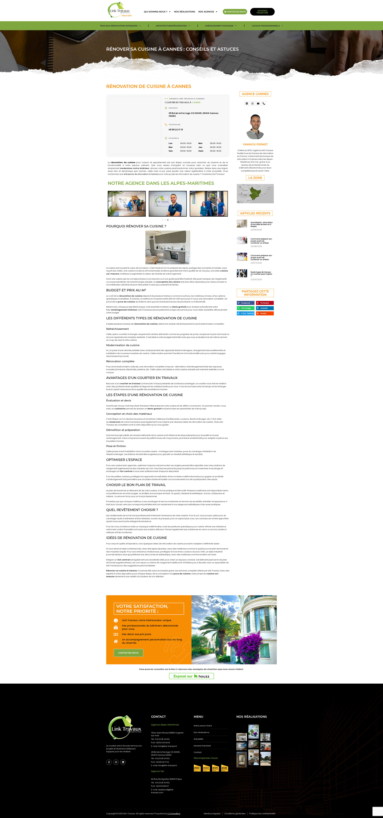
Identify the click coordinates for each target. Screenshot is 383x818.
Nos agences (206, 11)
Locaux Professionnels (266, 26)
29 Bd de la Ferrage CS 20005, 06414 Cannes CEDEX (193, 115)
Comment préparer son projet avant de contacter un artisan (261, 241)
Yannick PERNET (255, 144)
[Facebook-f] (109, 762)
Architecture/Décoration (171, 26)
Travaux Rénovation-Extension (118, 26)
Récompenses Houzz (206, 758)
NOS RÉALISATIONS (184, 11)
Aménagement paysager (219, 26)
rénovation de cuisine (123, 162)
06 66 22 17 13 (176, 129)
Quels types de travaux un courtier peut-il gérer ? (261, 274)
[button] (111, 204)
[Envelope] (258, 103)
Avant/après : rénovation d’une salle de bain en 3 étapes (262, 224)
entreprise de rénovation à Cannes (141, 174)
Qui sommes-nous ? (155, 11)
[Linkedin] (246, 103)
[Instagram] (252, 103)
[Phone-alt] (264, 103)
